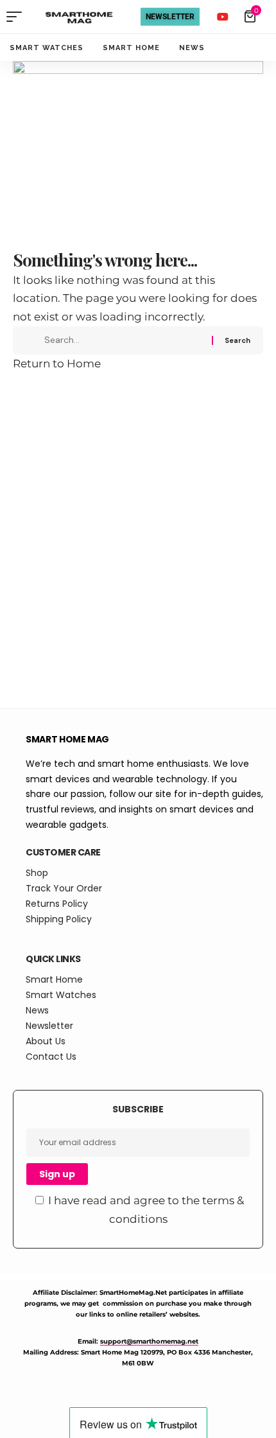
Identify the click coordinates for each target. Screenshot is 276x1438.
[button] (17, 17)
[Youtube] (223, 17)
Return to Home (57, 363)
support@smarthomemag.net (149, 1341)
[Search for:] (123, 340)
